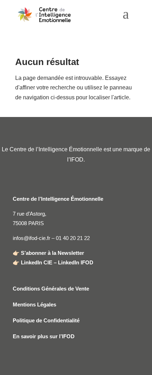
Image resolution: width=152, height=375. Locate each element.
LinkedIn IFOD (75, 262)
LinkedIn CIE (36, 262)
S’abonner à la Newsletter (52, 253)
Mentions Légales (34, 304)
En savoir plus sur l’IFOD (44, 336)
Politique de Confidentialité (46, 320)
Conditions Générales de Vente (51, 289)
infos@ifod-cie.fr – (34, 238)
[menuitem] (125, 17)
